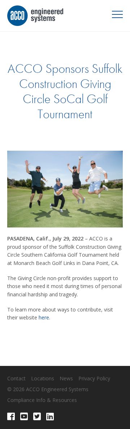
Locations (42, 378)
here (44, 317)
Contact (16, 378)
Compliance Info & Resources (42, 400)
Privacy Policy (94, 378)
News (66, 378)
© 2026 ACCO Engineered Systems (47, 389)
